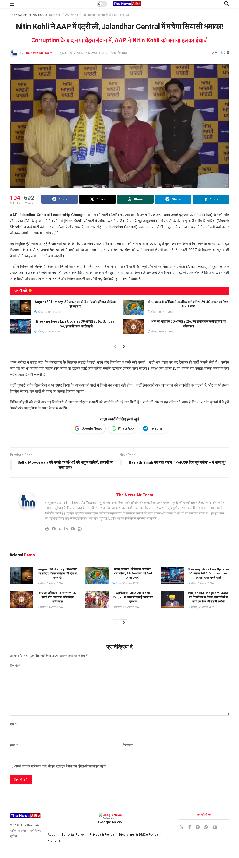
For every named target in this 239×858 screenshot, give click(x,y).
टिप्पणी (15, 665)
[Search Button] (226, 4)
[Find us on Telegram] (198, 827)
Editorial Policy (73, 834)
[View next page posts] (123, 347)
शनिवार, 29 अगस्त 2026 (127, 607)
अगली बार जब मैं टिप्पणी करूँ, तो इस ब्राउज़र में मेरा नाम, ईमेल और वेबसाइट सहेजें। (61, 766)
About (52, 834)
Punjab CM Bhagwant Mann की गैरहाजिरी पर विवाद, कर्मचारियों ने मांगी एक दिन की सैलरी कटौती (208, 597)
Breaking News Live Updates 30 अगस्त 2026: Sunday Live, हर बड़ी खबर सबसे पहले (208, 573)
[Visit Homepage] (127, 3)
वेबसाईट (128, 745)
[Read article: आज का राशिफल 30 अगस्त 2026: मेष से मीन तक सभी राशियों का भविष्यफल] (133, 326)
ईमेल (14, 745)
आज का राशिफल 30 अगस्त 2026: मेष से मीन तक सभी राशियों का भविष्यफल (58, 597)
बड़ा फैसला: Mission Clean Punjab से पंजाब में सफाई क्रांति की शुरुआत (133, 597)
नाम (13, 724)
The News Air (18, 15)
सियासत (122, 53)
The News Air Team (38, 53)
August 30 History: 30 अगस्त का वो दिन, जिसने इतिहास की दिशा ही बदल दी (57, 573)
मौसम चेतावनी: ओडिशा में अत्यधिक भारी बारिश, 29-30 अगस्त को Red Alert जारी (133, 573)
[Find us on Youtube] (215, 827)
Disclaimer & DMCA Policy (138, 834)
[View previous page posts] (115, 347)
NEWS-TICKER (38, 15)
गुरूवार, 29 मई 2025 (71, 53)
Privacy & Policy (102, 834)
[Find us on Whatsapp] (206, 827)
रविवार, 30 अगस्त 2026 (48, 311)
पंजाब (113, 53)
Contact (54, 841)
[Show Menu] (12, 4)
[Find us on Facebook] (189, 827)
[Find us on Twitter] (181, 827)
